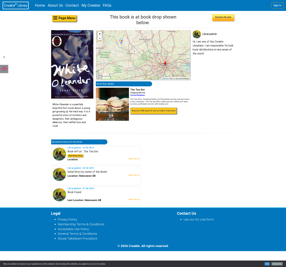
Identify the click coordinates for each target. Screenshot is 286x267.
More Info (277, 264)
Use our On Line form (199, 219)
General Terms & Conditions (77, 234)
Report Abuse (134, 159)
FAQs (107, 5)
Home (40, 5)
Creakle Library (15, 5)
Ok (267, 264)
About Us (55, 5)
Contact (72, 5)
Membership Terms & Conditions (81, 224)
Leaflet (165, 78)
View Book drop (75, 156)
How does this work (223, 17)
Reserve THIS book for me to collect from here (153, 111)
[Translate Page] (4, 69)
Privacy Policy (67, 219)
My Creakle (90, 5)
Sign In (277, 5)
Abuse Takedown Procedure (77, 238)
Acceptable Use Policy (73, 229)
